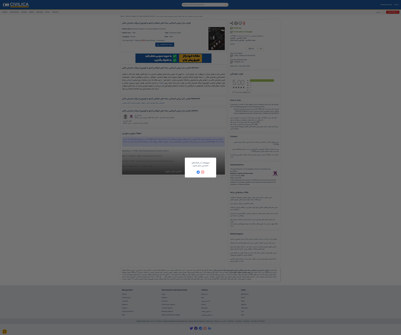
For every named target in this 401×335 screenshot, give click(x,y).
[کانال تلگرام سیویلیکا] (198, 172)
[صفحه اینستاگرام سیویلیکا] (202, 172)
